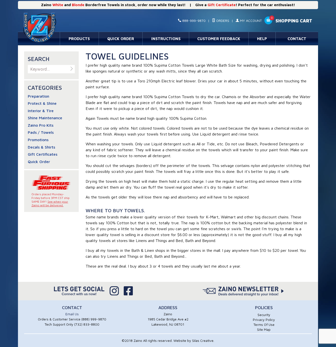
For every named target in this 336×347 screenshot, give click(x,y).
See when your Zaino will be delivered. (49, 203)
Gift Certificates (42, 154)
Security (264, 315)
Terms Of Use (264, 324)
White (57, 5)
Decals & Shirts (41, 147)
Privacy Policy (264, 319)
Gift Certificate (222, 5)
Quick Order (120, 38)
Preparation (38, 96)
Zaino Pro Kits (40, 125)
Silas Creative (203, 340)
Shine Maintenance (45, 118)
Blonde (78, 5)
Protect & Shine (42, 103)
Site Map (264, 329)
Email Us (72, 314)
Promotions (38, 139)
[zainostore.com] (68, 21)
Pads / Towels (41, 132)
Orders (222, 20)
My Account (250, 20)
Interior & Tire (41, 110)
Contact (297, 38)
